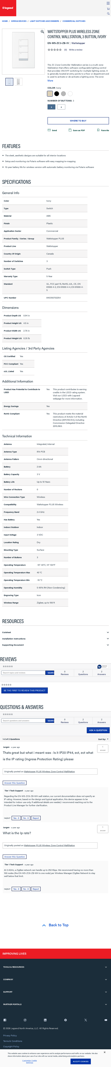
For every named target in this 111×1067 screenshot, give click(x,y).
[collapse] (106, 967)
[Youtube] (105, 1020)
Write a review (75, 50)
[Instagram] (25, 1020)
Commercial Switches (74, 21)
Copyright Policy (11, 1046)
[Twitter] (85, 1020)
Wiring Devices (19, 21)
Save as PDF (78, 130)
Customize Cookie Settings (29, 1061)
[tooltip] (102, 667)
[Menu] (108, 3)
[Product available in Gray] (63, 93)
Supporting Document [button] (13, 645)
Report (36, 818)
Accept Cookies (80, 1061)
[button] (42, 31)
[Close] (104, 1052)
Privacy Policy (10, 1035)
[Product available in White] (70, 93)
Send (54, 130)
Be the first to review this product (26, 691)
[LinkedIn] (45, 1020)
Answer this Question (14, 782)
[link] (8, 666)
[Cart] (108, 8)
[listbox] (23, 52)
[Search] (108, 13)
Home (5, 21)
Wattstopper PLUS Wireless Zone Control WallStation (49, 771)
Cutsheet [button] (6, 632)
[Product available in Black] (56, 93)
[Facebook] (4, 1020)
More (50, 80)
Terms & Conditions (12, 1041)
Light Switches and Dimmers (44, 21)
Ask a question (98, 730)
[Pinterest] (65, 1020)
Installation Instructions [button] (13, 639)
